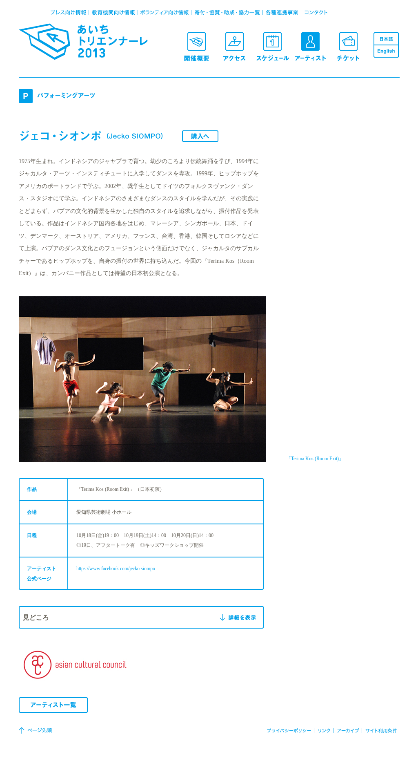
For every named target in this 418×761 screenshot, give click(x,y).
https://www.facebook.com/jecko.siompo (115, 568)
